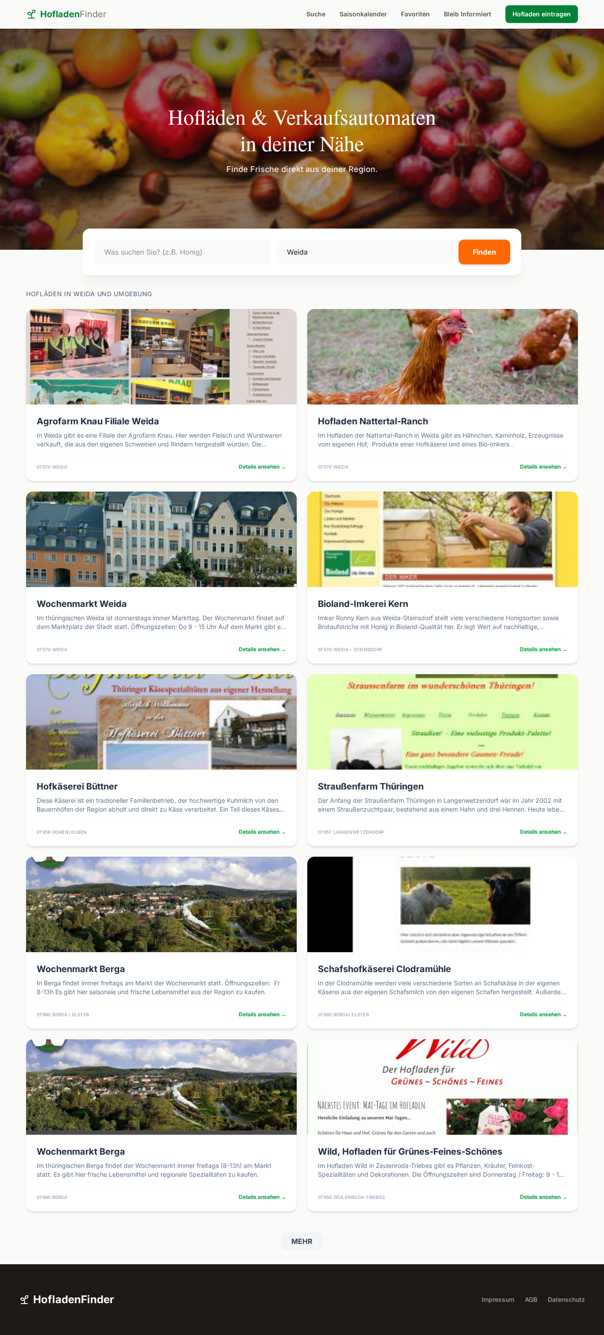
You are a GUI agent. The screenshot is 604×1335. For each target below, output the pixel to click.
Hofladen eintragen (541, 14)
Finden (484, 252)
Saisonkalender (363, 14)
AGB (531, 1299)
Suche (315, 14)
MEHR (302, 1241)
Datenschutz (566, 1299)
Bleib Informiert (467, 14)
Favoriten (415, 14)
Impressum (498, 1299)
